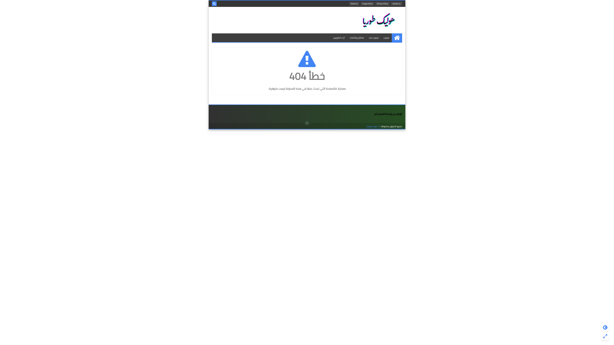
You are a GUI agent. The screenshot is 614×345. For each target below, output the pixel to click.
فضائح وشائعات (357, 38)
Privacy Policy (382, 3)
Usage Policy (367, 3)
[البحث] (214, 3)
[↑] (307, 123)
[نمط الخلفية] (605, 336)
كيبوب (386, 38)
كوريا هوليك (372, 126)
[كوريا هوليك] (379, 20)
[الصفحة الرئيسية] (397, 37)
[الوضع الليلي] (605, 327)
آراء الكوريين (339, 38)
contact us (396, 3)
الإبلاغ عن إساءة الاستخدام (388, 113)
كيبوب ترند (374, 38)
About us (354, 3)
